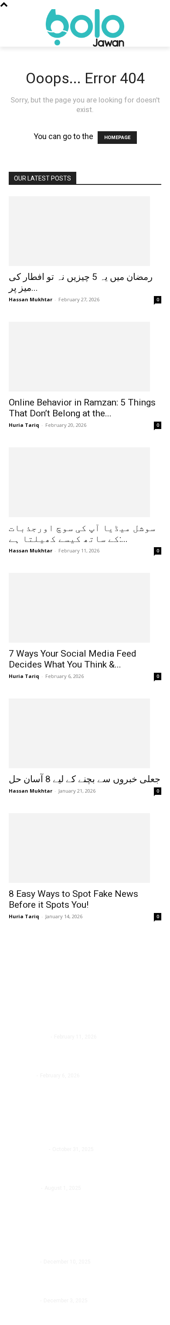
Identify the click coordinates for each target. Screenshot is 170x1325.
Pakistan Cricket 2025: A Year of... (62, 1250)
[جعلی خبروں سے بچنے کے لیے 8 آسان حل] (85, 733)
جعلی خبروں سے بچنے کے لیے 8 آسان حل (84, 779)
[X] (55, 1315)
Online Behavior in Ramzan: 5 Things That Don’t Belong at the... (82, 408)
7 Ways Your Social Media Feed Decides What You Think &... (72, 659)
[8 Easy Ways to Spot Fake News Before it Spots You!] (85, 848)
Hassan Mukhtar (30, 299)
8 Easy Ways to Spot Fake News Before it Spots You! (73, 899)
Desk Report (23, 1262)
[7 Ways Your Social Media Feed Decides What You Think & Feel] (85, 608)
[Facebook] (16, 1315)
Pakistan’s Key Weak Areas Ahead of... (69, 1289)
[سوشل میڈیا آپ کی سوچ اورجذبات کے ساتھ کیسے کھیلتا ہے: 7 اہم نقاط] (85, 482)
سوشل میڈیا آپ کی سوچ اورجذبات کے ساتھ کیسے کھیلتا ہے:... (82, 533)
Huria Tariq (24, 425)
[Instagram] (36, 1315)
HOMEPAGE (117, 137)
